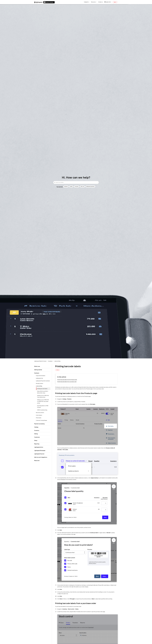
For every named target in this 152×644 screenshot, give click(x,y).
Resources (36, 460)
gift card (82, 186)
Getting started (38, 369)
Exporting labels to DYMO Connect (42, 406)
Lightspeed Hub (39, 378)
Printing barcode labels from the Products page (67, 379)
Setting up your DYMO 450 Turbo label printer (43, 396)
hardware (66, 186)
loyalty (71, 186)
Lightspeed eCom (38, 447)
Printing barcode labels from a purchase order (67, 381)
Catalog (36, 427)
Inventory (36, 430)
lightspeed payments (90, 186)
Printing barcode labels (42, 388)
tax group (76, 186)
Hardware (50, 361)
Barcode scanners (40, 412)
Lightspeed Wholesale (39, 450)
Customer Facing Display (41, 420)
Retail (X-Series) (49, 2)
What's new (37, 366)
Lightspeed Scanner (39, 453)
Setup (35, 440)
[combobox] (76, 182)
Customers (37, 437)
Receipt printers (39, 383)
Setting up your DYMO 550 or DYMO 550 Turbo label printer (43, 401)
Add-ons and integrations (40, 457)
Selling (36, 433)
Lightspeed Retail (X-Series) (40, 361)
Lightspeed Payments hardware (43, 380)
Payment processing (39, 423)
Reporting (36, 443)
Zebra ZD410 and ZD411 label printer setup (42, 392)
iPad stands (38, 417)
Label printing (57, 361)
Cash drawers (39, 415)
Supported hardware (40, 375)
